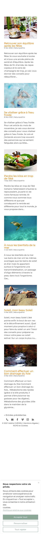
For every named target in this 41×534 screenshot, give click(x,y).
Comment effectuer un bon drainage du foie (18, 372)
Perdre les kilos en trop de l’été (18, 177)
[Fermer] (38, 482)
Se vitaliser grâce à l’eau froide (19, 114)
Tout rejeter (20, 529)
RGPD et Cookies (20, 425)
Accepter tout (20, 517)
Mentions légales (31, 423)
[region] (20, 507)
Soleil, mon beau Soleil (18, 310)
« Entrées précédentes (15, 415)
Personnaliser (20, 523)
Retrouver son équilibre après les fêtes (19, 44)
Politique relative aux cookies (17, 510)
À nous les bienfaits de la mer (19, 246)
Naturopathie (19, 48)
